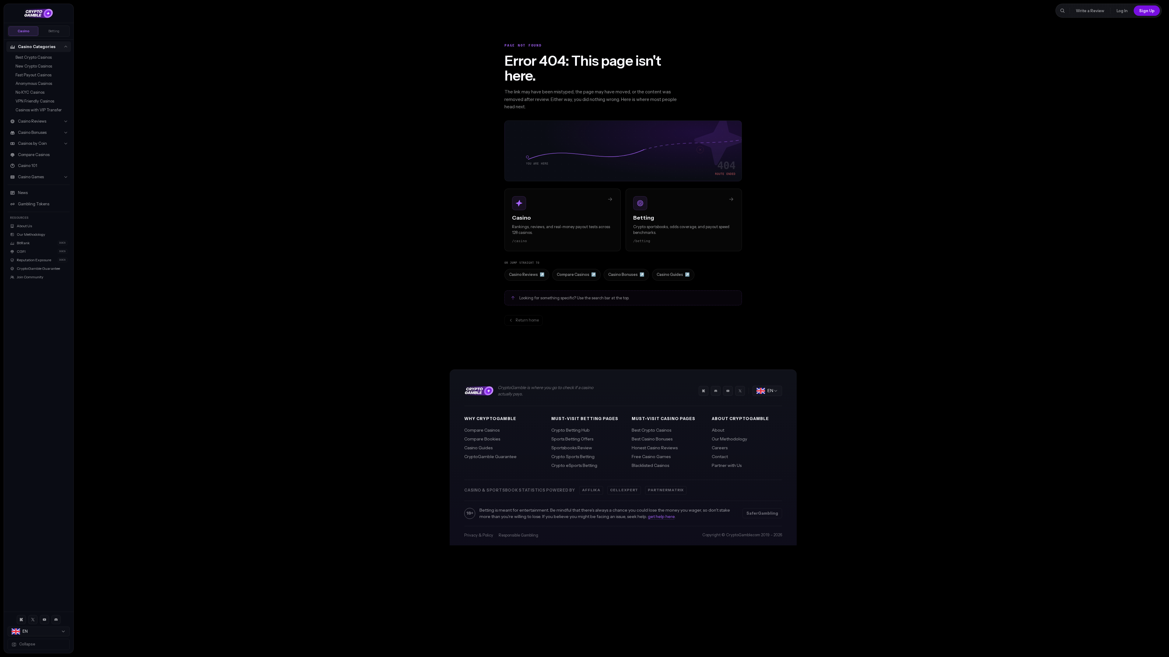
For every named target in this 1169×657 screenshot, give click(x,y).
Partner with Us (727, 465)
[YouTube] (728, 391)
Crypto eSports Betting (574, 465)
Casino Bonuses (626, 274)
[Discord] (56, 619)
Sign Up (1146, 10)
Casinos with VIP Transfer (39, 110)
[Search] (1062, 10)
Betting (53, 31)
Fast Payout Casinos (33, 75)
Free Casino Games (651, 456)
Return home (527, 320)
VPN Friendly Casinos (35, 101)
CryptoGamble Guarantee (490, 456)
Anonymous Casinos (34, 83)
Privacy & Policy (478, 535)
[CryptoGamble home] (39, 13)
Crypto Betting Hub (570, 430)
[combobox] (39, 631)
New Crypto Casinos (34, 66)
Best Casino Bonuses (652, 439)
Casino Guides (673, 274)
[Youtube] (44, 619)
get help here (661, 516)
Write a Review (1090, 10)
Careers (720, 447)
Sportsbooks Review (571, 447)
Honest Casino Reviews (655, 447)
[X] (32, 619)
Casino (24, 31)
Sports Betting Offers (572, 439)
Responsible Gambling (518, 535)
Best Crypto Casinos (34, 57)
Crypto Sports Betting (573, 456)
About (718, 430)
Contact (720, 456)
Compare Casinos (576, 274)
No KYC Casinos (30, 92)
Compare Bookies (482, 439)
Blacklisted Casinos (650, 465)
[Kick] (21, 619)
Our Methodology (729, 439)
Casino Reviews (527, 274)
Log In (1122, 10)
